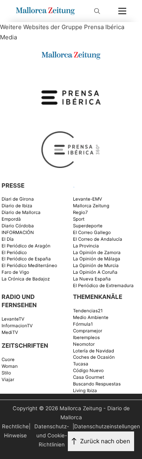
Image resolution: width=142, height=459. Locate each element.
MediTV (10, 332)
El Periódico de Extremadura (103, 285)
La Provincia (86, 246)
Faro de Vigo (15, 272)
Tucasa (80, 364)
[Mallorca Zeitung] (71, 54)
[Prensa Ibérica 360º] (71, 149)
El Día (8, 239)
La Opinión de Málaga (96, 259)
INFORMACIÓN (18, 232)
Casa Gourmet (88, 377)
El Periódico (14, 252)
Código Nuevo (88, 370)
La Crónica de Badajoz (26, 279)
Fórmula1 (83, 324)
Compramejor (87, 331)
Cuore (8, 359)
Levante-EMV (87, 199)
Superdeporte (88, 226)
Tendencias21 (88, 311)
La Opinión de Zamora (97, 252)
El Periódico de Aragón (26, 246)
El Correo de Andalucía (97, 239)
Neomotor (84, 344)
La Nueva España (92, 279)
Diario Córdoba (18, 226)
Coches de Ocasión (94, 357)
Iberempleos (86, 337)
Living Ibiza (85, 390)
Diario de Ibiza (17, 206)
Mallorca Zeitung (91, 206)
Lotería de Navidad (93, 351)
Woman (10, 366)
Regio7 (80, 212)
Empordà (11, 219)
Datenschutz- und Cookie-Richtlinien (51, 435)
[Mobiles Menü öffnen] (122, 11)
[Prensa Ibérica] (71, 97)
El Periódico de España (26, 259)
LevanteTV (13, 319)
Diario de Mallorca (21, 212)
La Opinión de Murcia (96, 265)
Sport (78, 219)
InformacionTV (17, 325)
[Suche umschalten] (97, 11)
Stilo (6, 373)
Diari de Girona (18, 199)
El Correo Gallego (92, 232)
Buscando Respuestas (97, 384)
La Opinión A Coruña (95, 272)
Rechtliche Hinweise (15, 431)
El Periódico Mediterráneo (29, 265)
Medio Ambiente (90, 317)
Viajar (8, 379)
